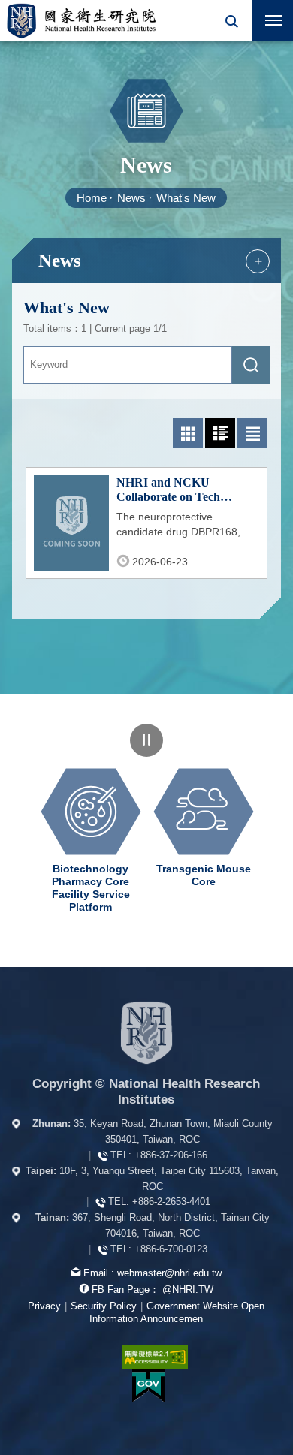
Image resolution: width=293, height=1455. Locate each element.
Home (92, 197)
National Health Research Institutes (81, 20)
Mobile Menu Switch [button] (272, 20)
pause (146, 740)
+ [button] (258, 260)
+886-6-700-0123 (170, 1249)
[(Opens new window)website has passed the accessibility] (146, 1357)
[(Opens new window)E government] (148, 1385)
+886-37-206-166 (170, 1155)
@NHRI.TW (187, 1289)
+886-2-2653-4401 (171, 1201)
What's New (186, 197)
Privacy (44, 1306)
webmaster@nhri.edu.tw (169, 1273)
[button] (231, 20)
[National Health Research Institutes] (146, 1033)
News (131, 197)
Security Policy (104, 1306)
